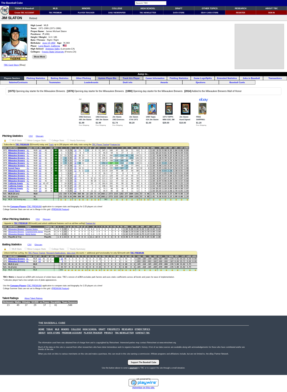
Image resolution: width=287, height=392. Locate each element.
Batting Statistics (59, 78)
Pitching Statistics (35, 78)
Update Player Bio (107, 78)
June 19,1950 (48, 43)
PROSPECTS (113, 329)
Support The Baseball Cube (143, 362)
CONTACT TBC (142, 333)
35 (75, 168)
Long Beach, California (49, 46)
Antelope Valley (52, 49)
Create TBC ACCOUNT (24, 13)
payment (134, 368)
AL (28, 150)
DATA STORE (178, 13)
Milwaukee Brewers (16, 150)
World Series (30, 234)
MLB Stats (17, 140)
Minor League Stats (36, 140)
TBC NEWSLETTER (148, 13)
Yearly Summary (77, 140)
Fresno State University (53, 52)
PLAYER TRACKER (86, 13)
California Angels (15, 183)
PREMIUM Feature (60, 209)
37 (75, 161)
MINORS (86, 8)
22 (75, 191)
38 (75, 155)
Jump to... (143, 74)
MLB (55, 8)
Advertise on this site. (143, 387)
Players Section (12, 78)
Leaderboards (91, 82)
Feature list (115, 145)
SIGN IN (271, 13)
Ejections (200, 82)
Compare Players (18, 206)
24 (75, 176)
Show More (39, 56)
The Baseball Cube (12, 3)
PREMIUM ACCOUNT (72, 333)
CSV (31, 136)
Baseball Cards (237, 82)
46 (75, 181)
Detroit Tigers (14, 168)
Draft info (127, 82)
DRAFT (178, 8)
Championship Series (34, 232)
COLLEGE (117, 8)
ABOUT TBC (271, 8)
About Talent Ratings (34, 298)
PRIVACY (108, 333)
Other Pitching (83, 78)
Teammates (55, 82)
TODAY (49, 329)
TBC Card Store (11, 65)
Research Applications (56, 253)
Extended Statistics (227, 78)
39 (75, 178)
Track (51, 145)
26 (75, 150)
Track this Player (131, 78)
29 (75, 186)
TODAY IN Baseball (24, 8)
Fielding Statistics (179, 78)
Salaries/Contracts (18, 82)
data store (71, 253)
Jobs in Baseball (251, 78)
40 (75, 158)
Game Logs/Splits (203, 78)
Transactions (275, 78)
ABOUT (41, 333)
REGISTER (240, 13)
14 (75, 188)
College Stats (58, 140)
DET (40, 168)
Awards (164, 82)
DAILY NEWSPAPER (117, 13)
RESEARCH (240, 8)
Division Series (31, 229)
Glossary (39, 136)
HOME (41, 329)
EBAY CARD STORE (209, 13)
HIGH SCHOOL (148, 8)
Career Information (155, 78)
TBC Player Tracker (100, 145)
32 (75, 166)
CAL (40, 183)
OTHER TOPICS (209, 8)
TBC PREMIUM (55, 13)
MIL (40, 150)
